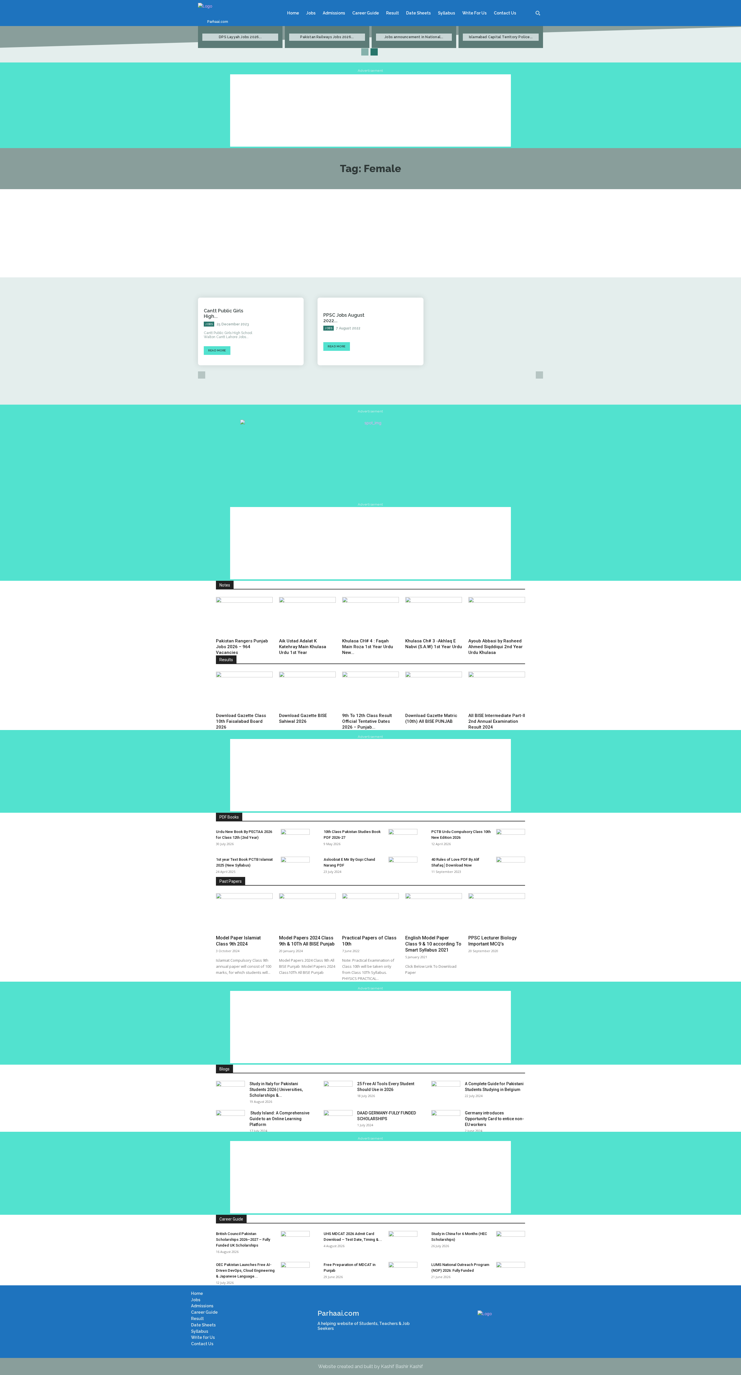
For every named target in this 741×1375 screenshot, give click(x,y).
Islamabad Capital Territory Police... (501, 37)
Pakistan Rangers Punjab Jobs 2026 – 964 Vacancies (242, 646)
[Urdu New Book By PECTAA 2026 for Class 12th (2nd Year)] (295, 839)
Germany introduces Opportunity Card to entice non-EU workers (494, 1119)
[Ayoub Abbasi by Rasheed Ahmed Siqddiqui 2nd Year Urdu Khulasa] (496, 616)
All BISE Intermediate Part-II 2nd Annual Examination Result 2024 (496, 721)
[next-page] (374, 52)
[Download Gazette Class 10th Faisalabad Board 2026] (244, 691)
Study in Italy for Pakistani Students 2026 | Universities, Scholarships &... (276, 1089)
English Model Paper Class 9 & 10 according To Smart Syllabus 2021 (433, 944)
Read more (217, 350)
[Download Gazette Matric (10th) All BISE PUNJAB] (433, 691)
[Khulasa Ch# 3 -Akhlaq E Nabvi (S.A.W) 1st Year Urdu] (433, 616)
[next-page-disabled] (539, 375)
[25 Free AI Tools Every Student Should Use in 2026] (338, 1091)
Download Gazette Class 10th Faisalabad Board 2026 (241, 721)
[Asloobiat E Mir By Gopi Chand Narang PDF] (402, 867)
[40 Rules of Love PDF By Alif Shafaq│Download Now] (510, 867)
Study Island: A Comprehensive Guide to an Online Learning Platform (279, 1119)
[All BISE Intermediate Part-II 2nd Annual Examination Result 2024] (496, 691)
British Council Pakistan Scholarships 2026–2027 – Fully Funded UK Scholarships (243, 1239)
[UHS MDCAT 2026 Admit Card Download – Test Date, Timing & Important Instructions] (402, 1241)
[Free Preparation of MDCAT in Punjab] (402, 1272)
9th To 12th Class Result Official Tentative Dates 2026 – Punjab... (367, 721)
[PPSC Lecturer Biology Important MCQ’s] (496, 912)
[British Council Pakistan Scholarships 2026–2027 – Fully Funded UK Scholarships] (295, 1241)
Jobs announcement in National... (413, 37)
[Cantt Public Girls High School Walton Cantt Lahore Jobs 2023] (282, 331)
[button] (538, 13)
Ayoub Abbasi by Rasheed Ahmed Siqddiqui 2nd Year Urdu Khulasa (495, 646)
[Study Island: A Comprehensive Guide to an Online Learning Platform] (230, 1120)
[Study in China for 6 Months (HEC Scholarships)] (510, 1241)
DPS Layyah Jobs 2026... (240, 37)
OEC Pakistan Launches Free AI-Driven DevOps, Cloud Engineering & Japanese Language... (245, 1270)
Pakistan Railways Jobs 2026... (327, 37)
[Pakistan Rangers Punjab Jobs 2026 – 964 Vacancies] (244, 616)
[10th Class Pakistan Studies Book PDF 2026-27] (402, 839)
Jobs (209, 324)
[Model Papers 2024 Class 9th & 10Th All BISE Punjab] (307, 912)
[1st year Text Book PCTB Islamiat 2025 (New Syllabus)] (295, 867)
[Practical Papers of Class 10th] (370, 912)
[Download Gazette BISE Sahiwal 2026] (307, 691)
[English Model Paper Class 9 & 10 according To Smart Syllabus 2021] (433, 912)
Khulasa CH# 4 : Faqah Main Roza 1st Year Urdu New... (367, 646)
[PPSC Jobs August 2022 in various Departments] (402, 331)
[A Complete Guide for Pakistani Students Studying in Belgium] (445, 1091)
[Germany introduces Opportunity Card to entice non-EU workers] (445, 1120)
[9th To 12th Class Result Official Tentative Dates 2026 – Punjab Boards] (370, 691)
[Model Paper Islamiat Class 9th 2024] (244, 912)
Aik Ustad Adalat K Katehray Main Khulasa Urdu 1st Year (302, 646)
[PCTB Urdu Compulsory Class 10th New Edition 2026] (510, 839)
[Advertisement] (370, 110)
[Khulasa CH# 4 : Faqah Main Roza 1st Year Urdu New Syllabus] (370, 616)
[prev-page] (364, 52)
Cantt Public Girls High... (223, 313)
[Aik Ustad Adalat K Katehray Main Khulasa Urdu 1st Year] (307, 616)
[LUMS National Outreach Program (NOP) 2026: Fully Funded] (510, 1272)
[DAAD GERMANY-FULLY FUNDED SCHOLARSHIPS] (338, 1120)
